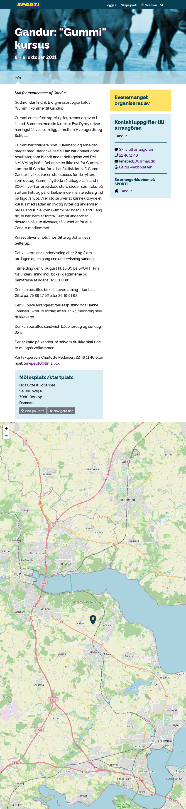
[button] (149, 5)
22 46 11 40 (128, 155)
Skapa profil (129, 5)
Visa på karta (34, 410)
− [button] (6, 435)
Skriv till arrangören (136, 149)
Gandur (126, 190)
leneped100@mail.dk (42, 363)
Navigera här (63, 410)
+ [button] (6, 428)
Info (18, 77)
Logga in (111, 5)
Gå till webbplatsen (135, 166)
